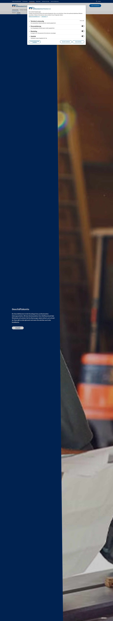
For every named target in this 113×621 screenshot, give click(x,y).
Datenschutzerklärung (34, 16)
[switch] (83, 26)
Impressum (44, 16)
